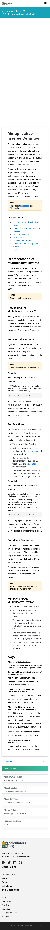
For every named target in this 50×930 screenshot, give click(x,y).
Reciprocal (25, 206)
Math (4, 897)
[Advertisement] (25, 46)
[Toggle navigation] (45, 3)
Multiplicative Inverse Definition (21, 14)
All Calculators (8, 874)
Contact (5, 882)
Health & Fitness (9, 913)
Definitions (7, 11)
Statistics (6, 909)
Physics (5, 905)
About (4, 878)
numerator (31, 464)
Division (13, 208)
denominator (33, 451)
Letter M (20, 11)
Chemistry (6, 901)
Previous (8, 761)
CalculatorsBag (11, 926)
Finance (5, 916)
